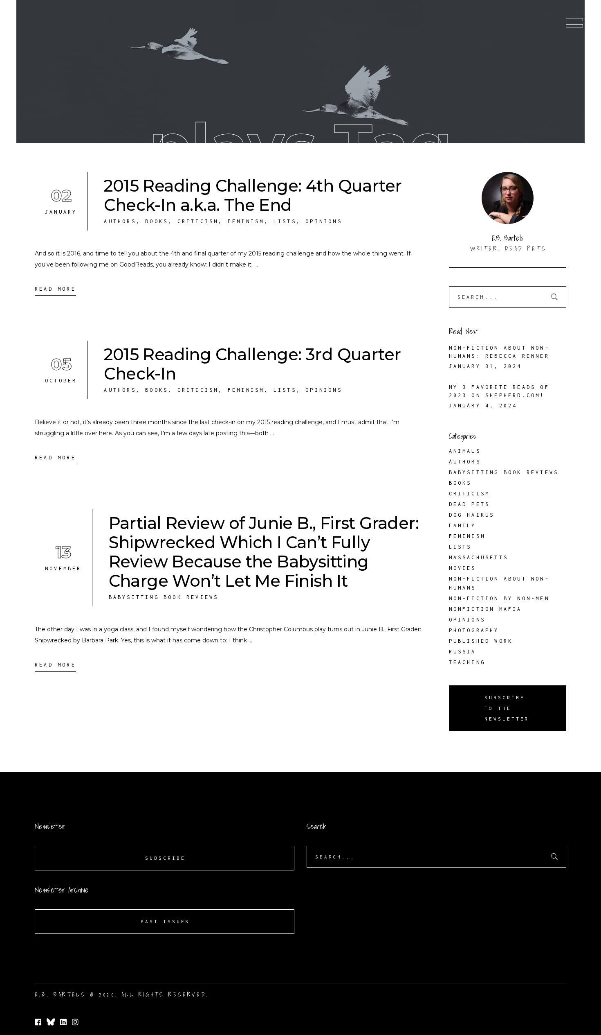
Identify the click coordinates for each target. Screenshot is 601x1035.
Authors (120, 221)
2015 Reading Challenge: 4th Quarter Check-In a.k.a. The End (252, 195)
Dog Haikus (472, 515)
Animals (465, 451)
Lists (285, 221)
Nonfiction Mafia (485, 609)
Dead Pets (469, 504)
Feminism (246, 221)
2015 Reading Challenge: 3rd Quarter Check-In (252, 364)
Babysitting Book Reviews (164, 597)
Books (156, 221)
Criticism (198, 221)
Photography (474, 630)
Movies (462, 568)
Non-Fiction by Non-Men (499, 598)
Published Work (481, 641)
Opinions (323, 221)
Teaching (467, 662)
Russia (462, 652)
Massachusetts (479, 557)
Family (462, 525)
